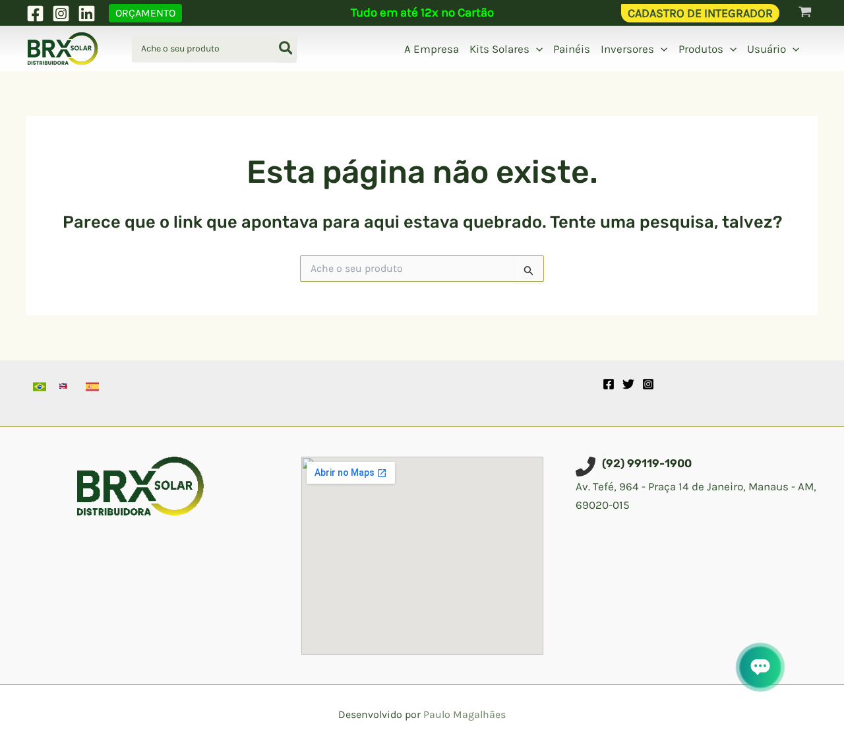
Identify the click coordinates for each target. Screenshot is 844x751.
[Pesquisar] (286, 49)
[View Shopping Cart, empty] (805, 13)
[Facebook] (35, 13)
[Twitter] (628, 384)
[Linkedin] (87, 13)
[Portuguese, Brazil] (39, 386)
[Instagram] (61, 13)
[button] (145, 13)
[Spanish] (92, 386)
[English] (66, 386)
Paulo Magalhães (464, 714)
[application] (536, 49)
